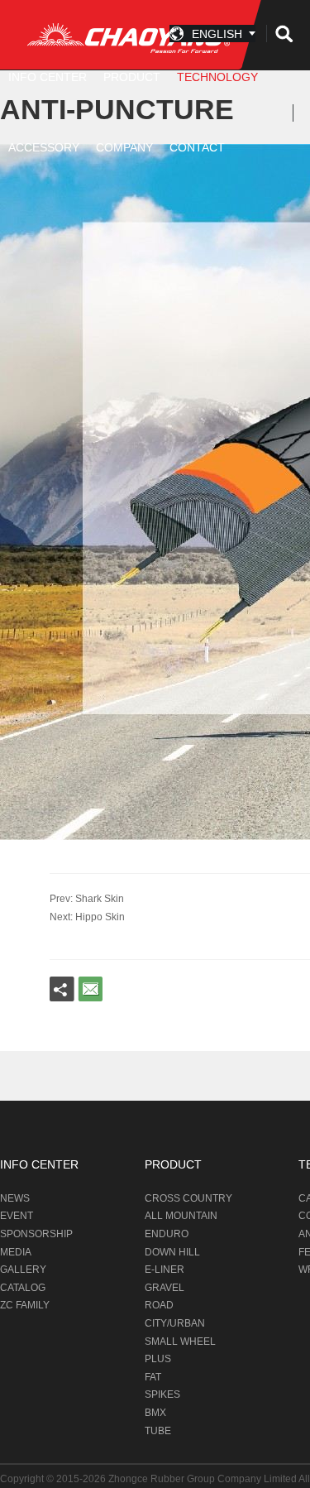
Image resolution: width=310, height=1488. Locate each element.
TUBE (158, 1431)
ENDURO (166, 1234)
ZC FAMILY (25, 1305)
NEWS (15, 1198)
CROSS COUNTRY (188, 1198)
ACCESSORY (43, 147)
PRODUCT (173, 1164)
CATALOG (22, 1288)
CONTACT (197, 147)
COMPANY (124, 147)
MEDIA (15, 1252)
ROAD (159, 1305)
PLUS (158, 1359)
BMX (155, 1412)
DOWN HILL (172, 1252)
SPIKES (162, 1394)
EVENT (16, 1216)
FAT (153, 1377)
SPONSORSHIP (36, 1234)
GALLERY (23, 1269)
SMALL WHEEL (180, 1341)
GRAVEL (164, 1288)
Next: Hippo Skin (87, 917)
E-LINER (164, 1269)
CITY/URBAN (175, 1323)
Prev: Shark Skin (87, 899)
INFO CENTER (39, 1164)
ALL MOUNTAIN (181, 1216)
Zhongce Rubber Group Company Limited (203, 1479)
